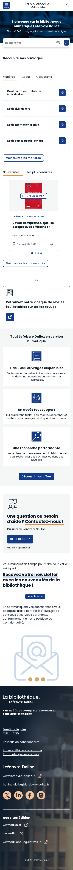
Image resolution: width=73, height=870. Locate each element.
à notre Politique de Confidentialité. (27, 621)
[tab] (10, 76)
